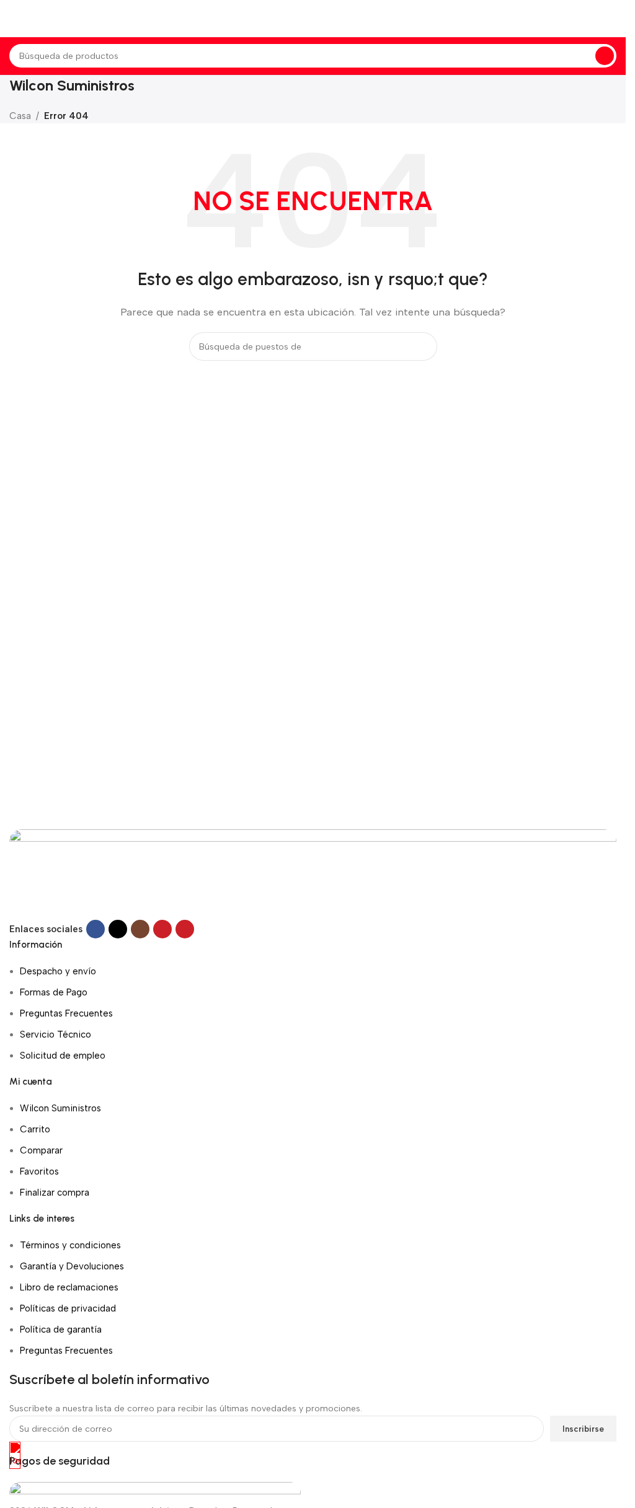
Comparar (41, 1150)
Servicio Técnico (55, 1034)
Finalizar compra (54, 1192)
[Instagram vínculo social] (140, 929)
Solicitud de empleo (62, 1055)
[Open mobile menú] (14, 18)
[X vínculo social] (118, 929)
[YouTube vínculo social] (162, 929)
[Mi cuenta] (616, 18)
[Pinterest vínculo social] (184, 929)
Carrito (35, 1129)
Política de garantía (61, 1329)
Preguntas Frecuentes (66, 1013)
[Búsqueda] (604, 55)
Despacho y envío (58, 971)
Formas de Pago (53, 992)
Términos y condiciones (70, 1245)
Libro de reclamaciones (69, 1287)
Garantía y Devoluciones (72, 1266)
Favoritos (39, 1171)
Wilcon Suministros (60, 1108)
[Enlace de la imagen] (312, 874)
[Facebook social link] (95, 929)
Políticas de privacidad (68, 1308)
